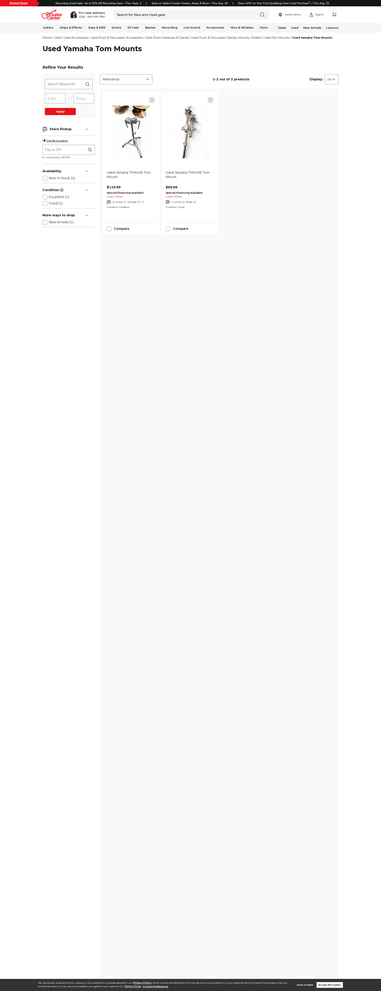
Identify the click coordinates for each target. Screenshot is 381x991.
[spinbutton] (55, 98)
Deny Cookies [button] (305, 985)
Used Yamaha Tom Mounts (312, 37)
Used (294, 28)
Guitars (48, 27)
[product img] (131, 132)
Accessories (215, 27)
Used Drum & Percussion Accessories (116, 37)
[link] (131, 177)
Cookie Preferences (155, 986)
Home (46, 37)
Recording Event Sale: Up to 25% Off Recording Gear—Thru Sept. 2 (98, 3)
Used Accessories (76, 37)
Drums (116, 27)
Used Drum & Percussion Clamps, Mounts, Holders (226, 37)
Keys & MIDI (97, 27)
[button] (87, 15)
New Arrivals (312, 28)
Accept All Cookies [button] (329, 985)
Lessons (332, 28)
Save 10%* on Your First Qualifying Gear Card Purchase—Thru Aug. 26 (283, 3)
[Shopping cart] (334, 15)
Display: (316, 79)
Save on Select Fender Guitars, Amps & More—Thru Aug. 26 (190, 3)
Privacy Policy (142, 982)
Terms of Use (132, 986)
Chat (82, 16)
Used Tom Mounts (277, 37)
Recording (169, 27)
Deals (282, 28)
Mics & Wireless (242, 27)
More (263, 27)
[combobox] (126, 79)
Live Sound (192, 27)
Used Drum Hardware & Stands (167, 37)
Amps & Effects (71, 27)
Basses (150, 27)
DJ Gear (133, 27)
